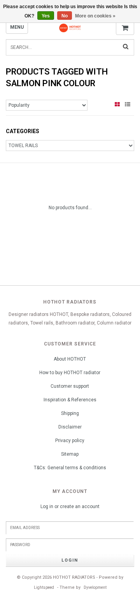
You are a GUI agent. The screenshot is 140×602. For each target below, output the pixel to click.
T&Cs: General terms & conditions (70, 467)
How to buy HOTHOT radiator (69, 372)
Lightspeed (44, 587)
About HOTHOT (70, 359)
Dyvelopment (95, 587)
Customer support (70, 386)
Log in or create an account (70, 506)
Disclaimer (70, 427)
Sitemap (70, 454)
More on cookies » (95, 16)
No (64, 16)
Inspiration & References (70, 399)
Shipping (70, 413)
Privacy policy (69, 440)
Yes (46, 16)
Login (69, 560)
